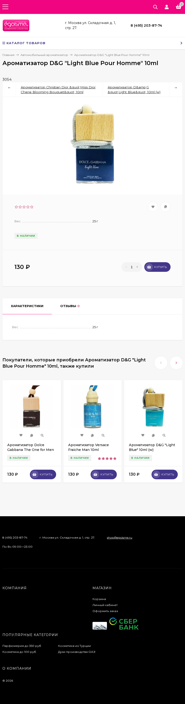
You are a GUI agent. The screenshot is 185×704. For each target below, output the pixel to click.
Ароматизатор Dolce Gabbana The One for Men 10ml (30, 450)
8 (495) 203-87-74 (146, 25)
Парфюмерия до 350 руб (21, 646)
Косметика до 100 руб (19, 652)
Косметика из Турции (74, 646)
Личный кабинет (105, 605)
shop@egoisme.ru (119, 537)
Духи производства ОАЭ (76, 652)
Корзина (99, 599)
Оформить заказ (105, 611)
